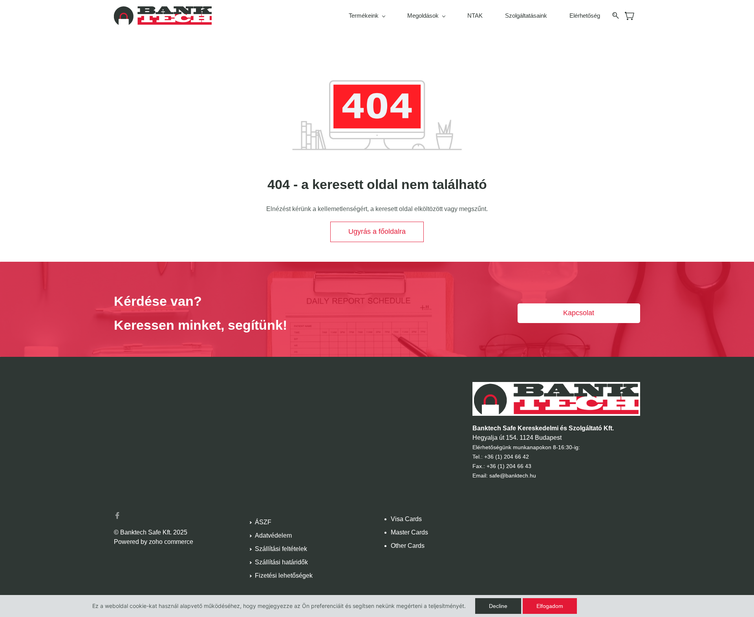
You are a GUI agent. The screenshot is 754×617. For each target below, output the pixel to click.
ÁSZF (263, 522)
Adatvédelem (273, 535)
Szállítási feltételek (281, 548)
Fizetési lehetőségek (284, 575)
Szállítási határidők (281, 562)
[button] (377, 232)
